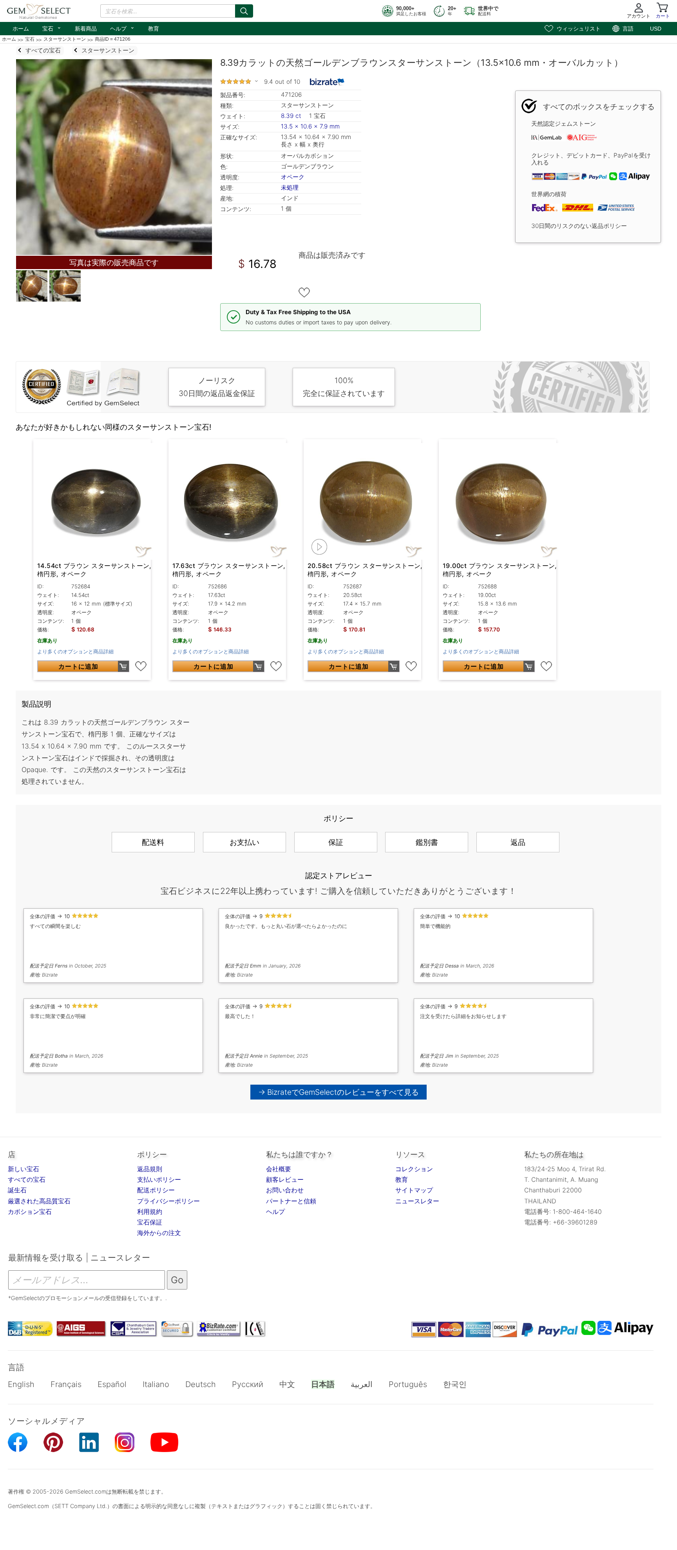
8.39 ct (292, 115)
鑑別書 (427, 842)
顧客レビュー (285, 1179)
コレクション (414, 1169)
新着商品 (86, 28)
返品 (517, 842)
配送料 (153, 842)
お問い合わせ (285, 1190)
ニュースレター (417, 1201)
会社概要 (278, 1169)
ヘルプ (122, 28)
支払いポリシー (159, 1179)
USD (655, 28)
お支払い (244, 842)
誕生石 (17, 1190)
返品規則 (149, 1169)
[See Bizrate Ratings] (327, 81)
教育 (153, 28)
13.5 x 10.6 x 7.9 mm (310, 126)
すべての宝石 (26, 1179)
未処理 (290, 187)
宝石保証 (149, 1222)
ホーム (21, 28)
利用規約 (149, 1211)
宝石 (52, 28)
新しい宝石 (23, 1169)
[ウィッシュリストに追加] (304, 292)
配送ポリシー (156, 1190)
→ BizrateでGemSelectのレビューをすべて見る (338, 1092)
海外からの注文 (159, 1233)
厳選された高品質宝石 (39, 1201)
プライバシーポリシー (168, 1201)
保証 (335, 842)
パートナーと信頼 (291, 1201)
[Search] (244, 11)
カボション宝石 (30, 1211)
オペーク (292, 177)
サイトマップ (414, 1190)
